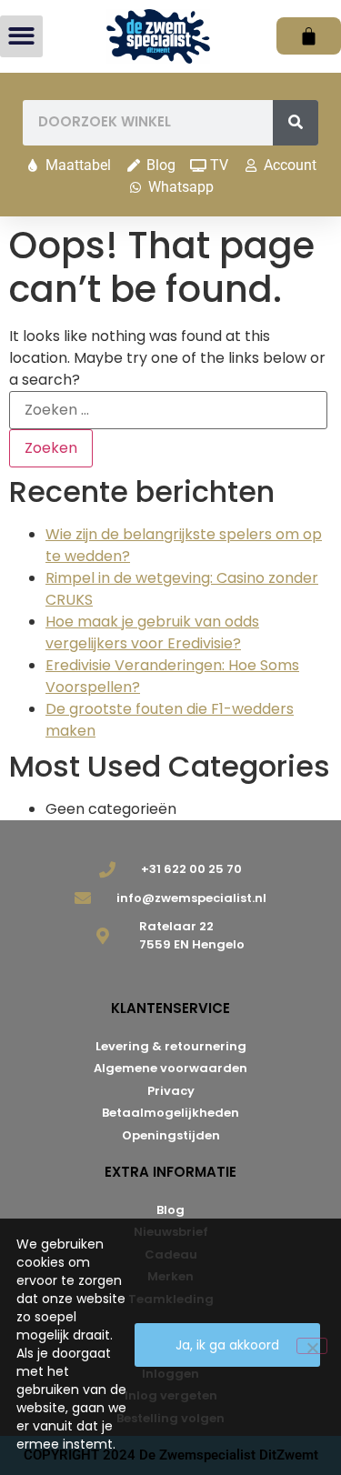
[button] (21, 36)
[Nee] (311, 1346)
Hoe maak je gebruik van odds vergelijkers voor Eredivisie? (152, 632)
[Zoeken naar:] (168, 410)
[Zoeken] (295, 122)
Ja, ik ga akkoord (227, 1345)
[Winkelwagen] (308, 36)
